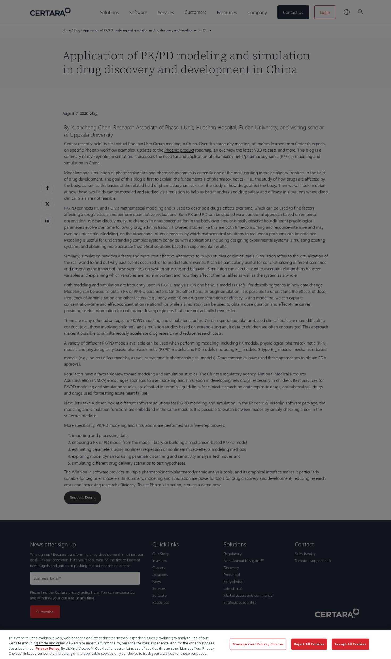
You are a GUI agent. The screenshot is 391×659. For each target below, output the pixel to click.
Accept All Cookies (350, 644)
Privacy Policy (47, 648)
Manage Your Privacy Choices (258, 644)
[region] (195, 644)
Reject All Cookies (309, 644)
